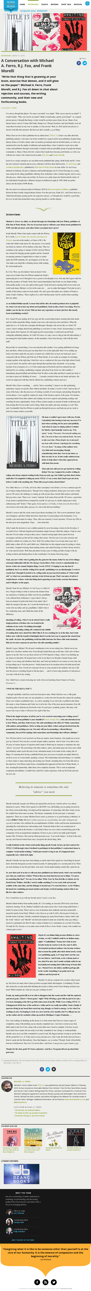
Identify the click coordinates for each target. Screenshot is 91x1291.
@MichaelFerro (20, 1102)
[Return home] (11, 7)
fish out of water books (27, 1061)
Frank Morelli (58, 155)
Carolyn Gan (19, 1222)
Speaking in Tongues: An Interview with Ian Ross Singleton (11, 1150)
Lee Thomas (19, 1213)
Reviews (54, 4)
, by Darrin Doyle (30, 1116)
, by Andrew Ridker (27, 1110)
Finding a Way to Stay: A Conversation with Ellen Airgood (32, 1150)
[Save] (54, 1069)
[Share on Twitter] (84, 63)
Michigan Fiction (79, 1061)
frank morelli (40, 1061)
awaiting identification (11, 1061)
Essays (44, 4)
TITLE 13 (18, 1063)
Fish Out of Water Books (45, 167)
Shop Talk (66, 4)
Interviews (33, 4)
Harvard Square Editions (58, 189)
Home (22, 4)
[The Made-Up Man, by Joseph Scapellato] (76, 1137)
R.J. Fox (45, 155)
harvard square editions (53, 1061)
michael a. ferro (67, 1061)
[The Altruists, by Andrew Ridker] (54, 1137)
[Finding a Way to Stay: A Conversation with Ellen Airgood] (33, 1137)
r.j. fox (13, 1063)
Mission (78, 4)
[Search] (87, 3)
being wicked (66, 1289)
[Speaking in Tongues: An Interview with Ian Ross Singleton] (12, 1137)
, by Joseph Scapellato (31, 1113)
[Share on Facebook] (79, 63)
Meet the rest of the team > (23, 1240)
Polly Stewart (19, 1231)
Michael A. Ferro (10, 108)
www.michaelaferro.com (74, 1099)
